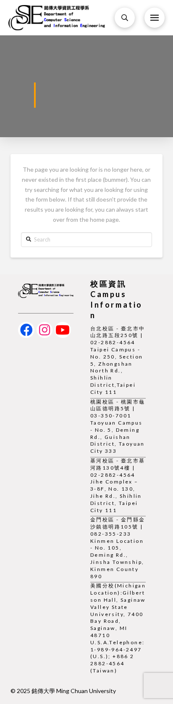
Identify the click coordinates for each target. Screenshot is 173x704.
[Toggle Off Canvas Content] (154, 18)
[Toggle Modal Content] (125, 18)
